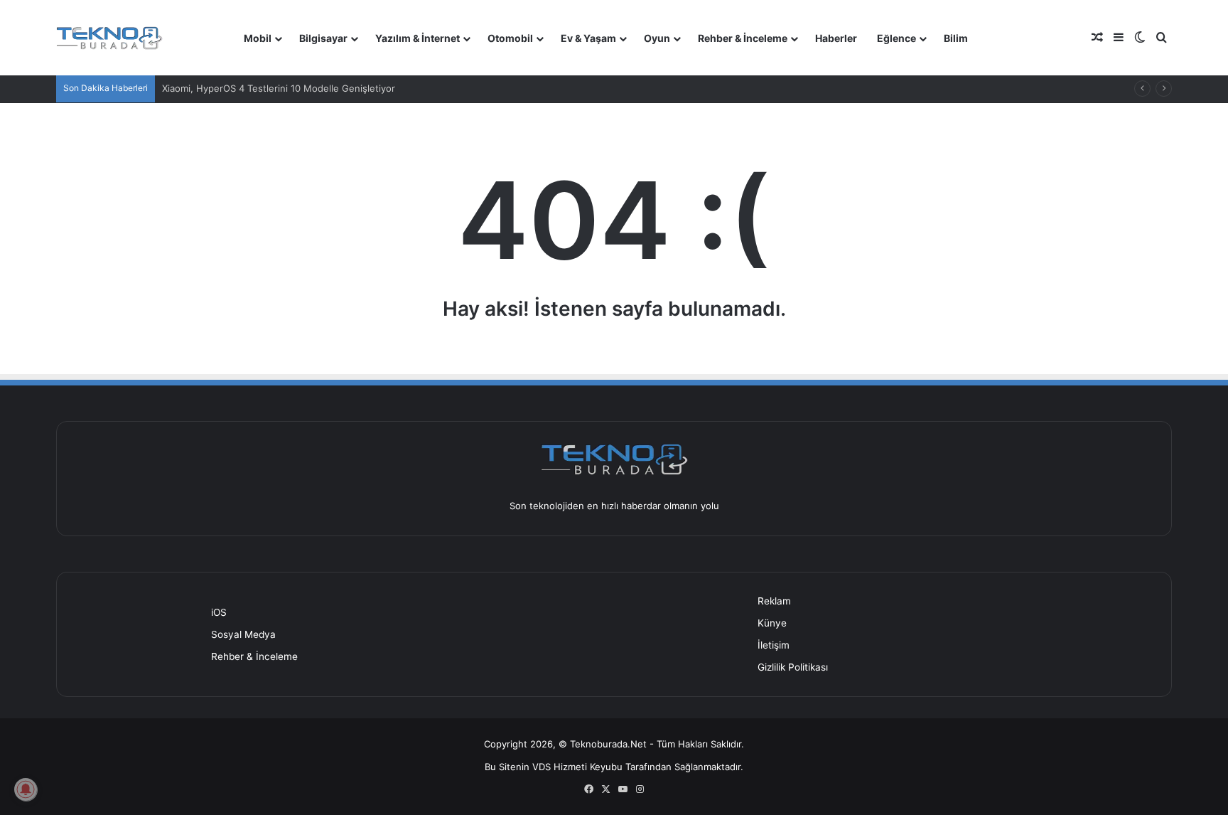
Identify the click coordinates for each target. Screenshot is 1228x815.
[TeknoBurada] (109, 38)
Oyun (657, 38)
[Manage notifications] (25, 789)
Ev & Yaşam (588, 38)
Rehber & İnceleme (742, 38)
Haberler (836, 38)
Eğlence (896, 38)
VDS (541, 766)
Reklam (774, 601)
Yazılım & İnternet (417, 38)
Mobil (257, 38)
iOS (219, 612)
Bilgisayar (323, 38)
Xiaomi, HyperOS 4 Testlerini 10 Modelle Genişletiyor (278, 88)
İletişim (774, 645)
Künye (772, 623)
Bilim (956, 38)
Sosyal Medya (243, 634)
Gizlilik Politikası (793, 667)
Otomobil (510, 38)
